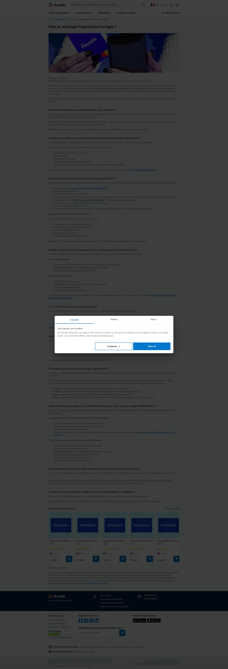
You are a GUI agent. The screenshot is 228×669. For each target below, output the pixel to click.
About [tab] (153, 319)
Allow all (152, 346)
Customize (112, 346)
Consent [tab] (74, 320)
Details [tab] (114, 319)
